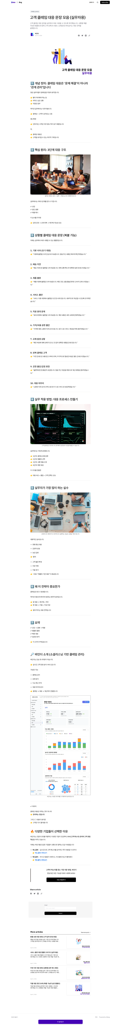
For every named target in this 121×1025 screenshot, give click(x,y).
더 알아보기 (60, 1022)
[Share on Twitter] (82, 35)
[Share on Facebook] (79, 36)
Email (46, 905)
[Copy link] (89, 36)
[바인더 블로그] (13, 2)
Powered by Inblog (104, 1017)
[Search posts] (97, 2)
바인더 (37, 33)
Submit (60, 913)
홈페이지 (91, 2)
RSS (96, 1017)
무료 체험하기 (61, 880)
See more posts (85, 932)
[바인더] (32, 34)
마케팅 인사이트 (35, 11)
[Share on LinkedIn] (86, 35)
